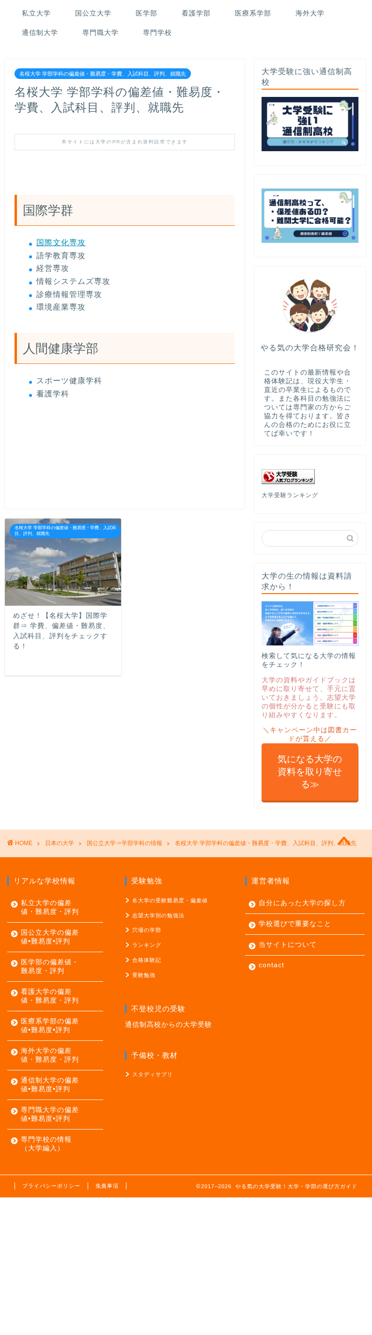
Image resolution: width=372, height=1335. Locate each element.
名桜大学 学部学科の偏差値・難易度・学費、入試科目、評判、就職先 (102, 74)
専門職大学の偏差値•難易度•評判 (50, 1114)
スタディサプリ (152, 1074)
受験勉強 (143, 975)
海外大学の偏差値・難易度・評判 (50, 1055)
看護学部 (196, 13)
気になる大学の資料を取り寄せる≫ (310, 771)
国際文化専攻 (61, 242)
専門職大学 (100, 32)
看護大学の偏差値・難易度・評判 (50, 996)
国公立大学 (93, 13)
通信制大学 (40, 32)
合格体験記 (146, 960)
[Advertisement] (186, 1265)
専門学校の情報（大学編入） (46, 1144)
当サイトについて (288, 944)
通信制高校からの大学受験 (168, 1024)
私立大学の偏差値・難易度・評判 (50, 907)
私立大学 (36, 13)
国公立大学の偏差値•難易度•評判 (50, 937)
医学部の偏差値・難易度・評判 (50, 966)
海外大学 (310, 13)
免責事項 (107, 1186)
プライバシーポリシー (51, 1186)
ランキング (146, 945)
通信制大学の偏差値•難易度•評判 (50, 1085)
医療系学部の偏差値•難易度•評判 (50, 1026)
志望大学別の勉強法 (158, 915)
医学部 (146, 13)
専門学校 (157, 32)
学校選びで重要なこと (295, 923)
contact (271, 965)
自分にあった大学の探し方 (302, 903)
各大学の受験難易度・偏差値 (170, 900)
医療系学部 (253, 13)
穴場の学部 (146, 930)
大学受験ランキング (290, 495)
